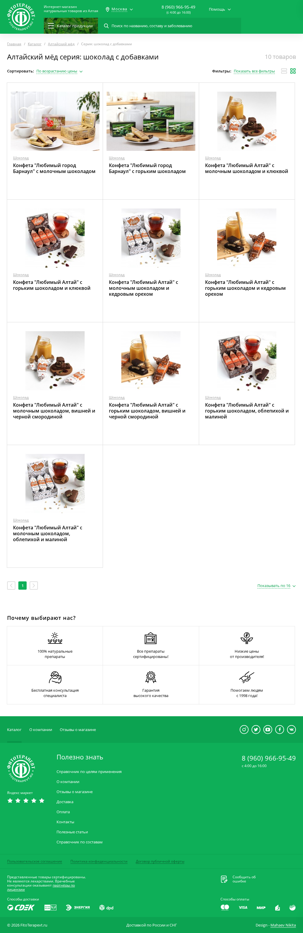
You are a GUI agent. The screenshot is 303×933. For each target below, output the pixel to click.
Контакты (65, 821)
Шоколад (21, 157)
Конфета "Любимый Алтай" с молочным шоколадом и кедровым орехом (143, 288)
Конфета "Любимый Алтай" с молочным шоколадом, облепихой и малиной (47, 533)
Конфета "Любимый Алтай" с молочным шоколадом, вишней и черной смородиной (54, 411)
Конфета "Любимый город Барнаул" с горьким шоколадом (147, 168)
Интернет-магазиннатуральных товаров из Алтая (71, 9)
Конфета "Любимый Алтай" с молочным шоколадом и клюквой (246, 168)
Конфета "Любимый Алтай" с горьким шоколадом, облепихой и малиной (247, 411)
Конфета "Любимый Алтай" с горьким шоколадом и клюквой (52, 285)
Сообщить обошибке (244, 879)
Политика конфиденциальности (99, 861)
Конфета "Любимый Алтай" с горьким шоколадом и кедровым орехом (245, 288)
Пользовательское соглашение (34, 861)
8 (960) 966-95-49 (178, 7)
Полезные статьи (72, 832)
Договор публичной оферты (160, 861)
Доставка (65, 801)
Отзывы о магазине (78, 729)
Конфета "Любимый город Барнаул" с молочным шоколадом (54, 168)
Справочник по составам (80, 842)
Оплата (63, 811)
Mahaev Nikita (283, 925)
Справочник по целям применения (89, 771)
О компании (40, 729)
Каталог (14, 729)
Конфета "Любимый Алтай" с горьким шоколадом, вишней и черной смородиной (147, 411)
